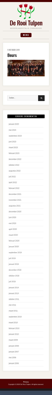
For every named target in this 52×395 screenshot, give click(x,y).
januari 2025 (14, 124)
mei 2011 (12, 305)
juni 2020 (12, 217)
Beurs (12, 55)
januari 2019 (14, 264)
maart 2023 (13, 147)
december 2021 (15, 194)
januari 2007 (14, 352)
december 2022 (15, 159)
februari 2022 (14, 188)
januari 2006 (14, 363)
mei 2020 (12, 223)
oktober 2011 (14, 299)
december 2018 (15, 270)
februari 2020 (14, 241)
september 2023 (15, 136)
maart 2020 (13, 235)
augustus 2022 (15, 171)
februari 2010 (14, 328)
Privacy (26, 382)
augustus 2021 (15, 206)
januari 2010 (14, 334)
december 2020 (15, 212)
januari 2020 (14, 247)
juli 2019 (12, 258)
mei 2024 (12, 130)
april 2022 (13, 182)
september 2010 (15, 317)
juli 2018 (12, 282)
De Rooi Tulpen (26, 22)
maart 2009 (13, 340)
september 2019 (15, 253)
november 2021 (15, 200)
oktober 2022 (14, 165)
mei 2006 (12, 358)
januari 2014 (14, 288)
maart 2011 (13, 311)
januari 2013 (14, 293)
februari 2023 (14, 153)
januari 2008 (14, 346)
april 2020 (13, 229)
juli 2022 (12, 177)
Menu (26, 34)
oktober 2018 (14, 276)
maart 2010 (13, 323)
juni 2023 (12, 142)
